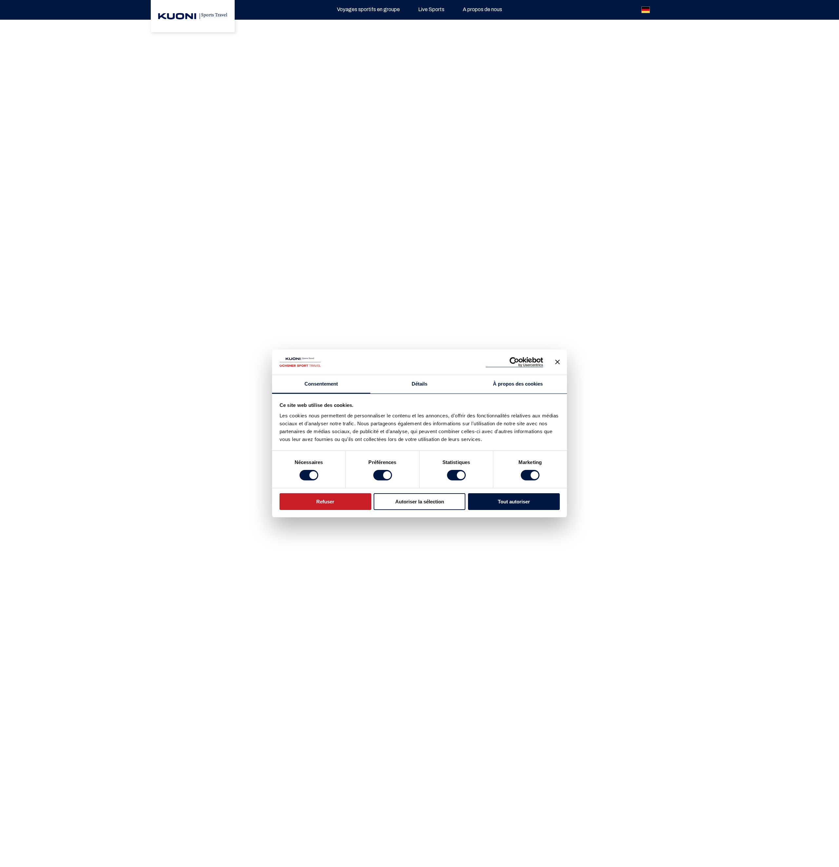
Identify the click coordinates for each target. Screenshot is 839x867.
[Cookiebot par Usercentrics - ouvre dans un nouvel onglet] (514, 362)
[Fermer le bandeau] (557, 362)
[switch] (382, 475)
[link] (193, 16)
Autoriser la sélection (419, 501)
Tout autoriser (514, 501)
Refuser (325, 501)
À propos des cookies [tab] (518, 384)
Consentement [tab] (321, 384)
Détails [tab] (419, 384)
